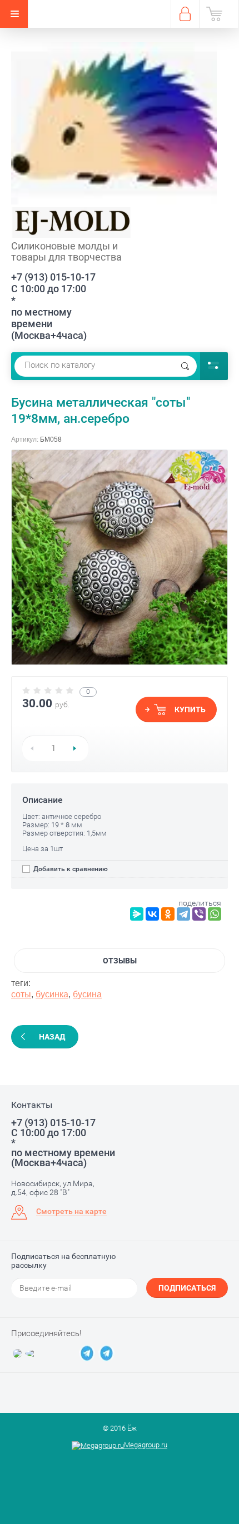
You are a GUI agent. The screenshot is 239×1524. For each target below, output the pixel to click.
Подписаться (187, 1287)
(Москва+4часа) (49, 335)
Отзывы (120, 960)
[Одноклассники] (168, 914)
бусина (87, 994)
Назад (52, 1036)
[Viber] (199, 914)
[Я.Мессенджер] (136, 914)
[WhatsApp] (214, 914)
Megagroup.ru (145, 1445)
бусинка (52, 994)
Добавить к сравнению (70, 869)
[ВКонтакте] (152, 914)
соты (21, 994)
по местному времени (41, 317)
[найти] (185, 366)
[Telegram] (183, 914)
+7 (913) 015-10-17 (53, 277)
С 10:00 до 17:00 (48, 288)
